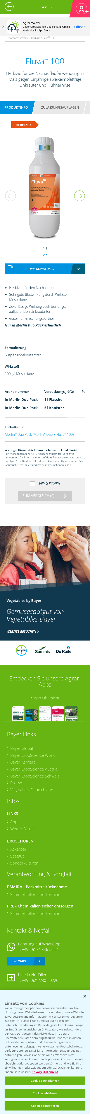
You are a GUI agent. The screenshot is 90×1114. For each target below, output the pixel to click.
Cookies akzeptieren (45, 1106)
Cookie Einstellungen (45, 1081)
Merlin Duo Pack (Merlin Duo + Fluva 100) (39, 434)
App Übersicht (46, 698)
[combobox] (45, 268)
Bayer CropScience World (33, 755)
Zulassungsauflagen (60, 107)
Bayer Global (21, 748)
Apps (14, 821)
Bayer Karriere (23, 762)
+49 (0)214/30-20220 (40, 980)
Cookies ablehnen (45, 1093)
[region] (45, 1052)
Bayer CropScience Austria (33, 769)
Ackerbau (18, 849)
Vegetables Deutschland (31, 789)
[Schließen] (3, 26)
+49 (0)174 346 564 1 (40, 949)
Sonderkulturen (24, 863)
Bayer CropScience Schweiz (34, 776)
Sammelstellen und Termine (35, 894)
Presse (16, 782)
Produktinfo (16, 107)
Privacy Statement (45, 1072)
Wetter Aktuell (22, 828)
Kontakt (20, 961)
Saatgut (17, 856)
